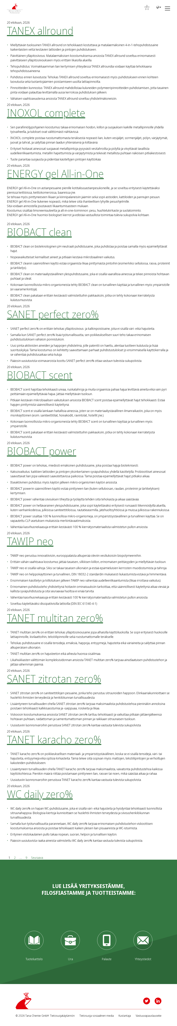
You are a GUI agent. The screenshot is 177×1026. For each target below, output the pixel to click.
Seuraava (37, 857)
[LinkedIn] (158, 1001)
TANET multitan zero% (55, 618)
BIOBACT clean (39, 232)
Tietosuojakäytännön (62, 1015)
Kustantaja (125, 1015)
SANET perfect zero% (53, 314)
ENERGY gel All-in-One (55, 174)
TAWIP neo (30, 541)
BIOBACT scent (39, 375)
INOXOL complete (46, 113)
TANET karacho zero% (54, 739)
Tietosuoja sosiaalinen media (97, 1015)
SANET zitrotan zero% (54, 679)
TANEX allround (40, 30)
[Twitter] (146, 1001)
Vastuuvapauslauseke (148, 1015)
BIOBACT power (41, 451)
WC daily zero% (40, 794)
